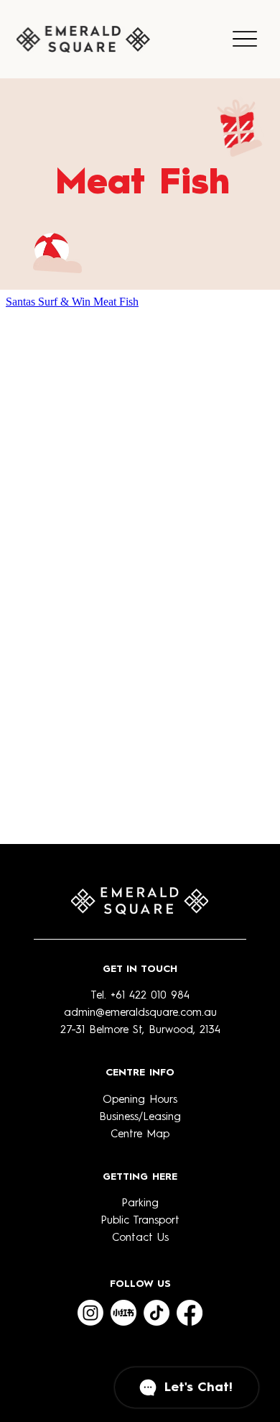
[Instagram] (90, 1313)
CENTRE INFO (140, 1073)
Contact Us (140, 1238)
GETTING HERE (140, 1177)
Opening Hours (140, 1100)
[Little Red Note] (123, 1313)
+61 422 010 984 (150, 996)
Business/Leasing (140, 1117)
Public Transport (140, 1221)
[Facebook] (189, 1313)
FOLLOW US (140, 1284)
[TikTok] (156, 1313)
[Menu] (245, 39)
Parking (140, 1203)
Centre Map (140, 1134)
